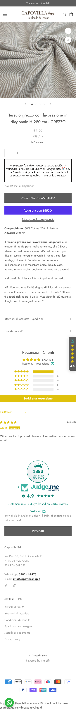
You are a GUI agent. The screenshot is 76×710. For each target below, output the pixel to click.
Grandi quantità (13, 331)
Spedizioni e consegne (18, 626)
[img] (8, 422)
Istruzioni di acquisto (16, 613)
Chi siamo (32, 3)
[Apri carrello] (71, 14)
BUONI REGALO (14, 607)
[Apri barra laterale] (5, 14)
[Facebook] (5, 585)
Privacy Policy (12, 639)
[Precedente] (25, 104)
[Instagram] (14, 585)
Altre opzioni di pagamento (38, 219)
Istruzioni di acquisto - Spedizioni (24, 319)
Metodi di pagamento (17, 633)
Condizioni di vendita (17, 620)
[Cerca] (64, 14)
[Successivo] (50, 104)
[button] (21, 371)
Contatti (45, 3)
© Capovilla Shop (38, 655)
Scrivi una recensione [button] (38, 398)
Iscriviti (38, 531)
